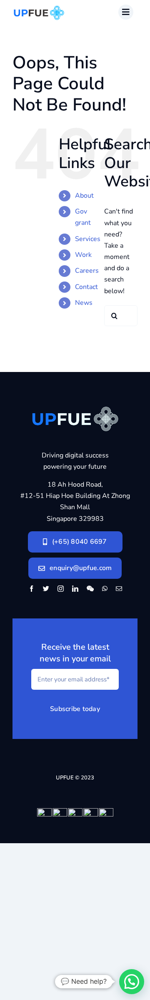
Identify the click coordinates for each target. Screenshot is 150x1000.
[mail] (119, 588)
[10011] (75, 400)
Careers (87, 270)
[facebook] (31, 588)
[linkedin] (75, 588)
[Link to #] (125, 12)
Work (83, 254)
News (83, 302)
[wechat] (90, 588)
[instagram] (61, 588)
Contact (86, 286)
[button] (131, 981)
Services (87, 239)
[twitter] (46, 588)
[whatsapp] (105, 588)
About (84, 195)
